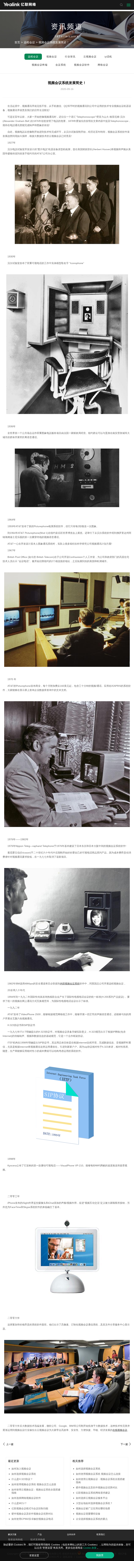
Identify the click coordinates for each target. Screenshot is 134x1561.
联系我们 (100, 1534)
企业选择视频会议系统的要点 (92, 1519)
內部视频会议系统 (70, 983)
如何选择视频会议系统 (24, 1473)
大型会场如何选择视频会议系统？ (94, 1503)
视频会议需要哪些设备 (88, 1513)
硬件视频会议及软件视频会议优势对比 (32, 1513)
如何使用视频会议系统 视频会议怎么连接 (34, 1484)
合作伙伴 (71, 1534)
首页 (17, 42)
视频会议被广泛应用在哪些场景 (93, 1508)
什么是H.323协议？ (22, 1479)
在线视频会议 (120, 1430)
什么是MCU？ (19, 1503)
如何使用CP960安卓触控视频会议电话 (32, 1519)
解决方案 (12, 1534)
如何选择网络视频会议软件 (26, 1498)
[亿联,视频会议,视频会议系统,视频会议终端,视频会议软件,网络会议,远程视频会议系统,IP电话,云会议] (19, 5)
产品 (40, 1534)
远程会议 (29, 42)
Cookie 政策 (90, 1547)
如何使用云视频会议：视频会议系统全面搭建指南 (36, 1491)
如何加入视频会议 (21, 1468)
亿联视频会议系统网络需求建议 (93, 1492)
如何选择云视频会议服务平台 (92, 1498)
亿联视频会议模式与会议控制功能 (30, 1508)
